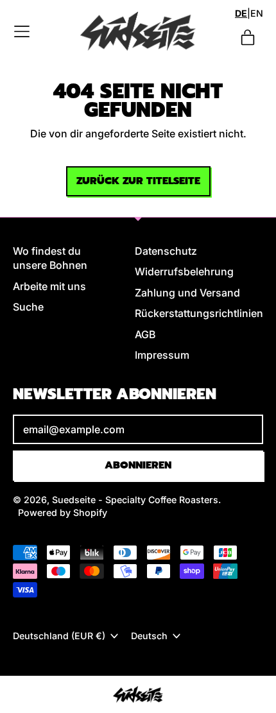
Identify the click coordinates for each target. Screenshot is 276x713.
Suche (28, 306)
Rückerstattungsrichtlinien (199, 313)
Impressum (162, 354)
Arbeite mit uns (49, 286)
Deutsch (149, 635)
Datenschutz (166, 251)
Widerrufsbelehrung (184, 271)
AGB (145, 334)
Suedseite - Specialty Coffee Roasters (135, 499)
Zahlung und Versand (187, 292)
